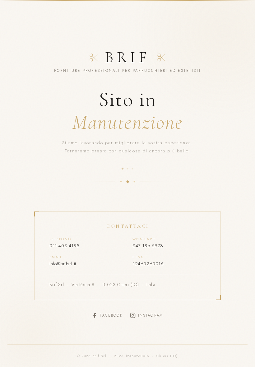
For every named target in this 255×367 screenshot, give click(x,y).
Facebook (111, 315)
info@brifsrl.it (62, 263)
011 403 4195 (64, 245)
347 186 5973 (147, 245)
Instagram (150, 315)
